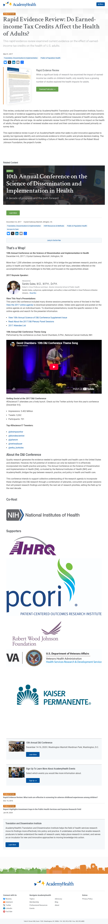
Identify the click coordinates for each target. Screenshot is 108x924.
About (57, 905)
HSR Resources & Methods (54, 226)
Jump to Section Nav (54, 240)
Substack (9, 902)
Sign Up (32, 780)
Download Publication (46, 89)
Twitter (8, 905)
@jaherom (13, 439)
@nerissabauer (15, 443)
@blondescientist (16, 436)
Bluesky (9, 899)
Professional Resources (38, 905)
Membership (34, 902)
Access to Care (12, 229)
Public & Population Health (50, 58)
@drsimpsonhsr (15, 432)
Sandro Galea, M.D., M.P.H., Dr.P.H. (40, 284)
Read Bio (33, 293)
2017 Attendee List (17, 325)
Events (32, 908)
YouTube (9, 911)
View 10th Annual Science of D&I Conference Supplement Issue (37, 317)
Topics (32, 899)
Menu (101, 4)
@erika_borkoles (16, 447)
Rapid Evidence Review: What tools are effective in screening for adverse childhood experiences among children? (50, 797)
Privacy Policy (87, 899)
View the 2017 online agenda (19, 305)
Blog (56, 902)
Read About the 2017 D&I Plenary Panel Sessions (31, 321)
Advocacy (58, 899)
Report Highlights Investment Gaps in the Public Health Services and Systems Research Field (42, 809)
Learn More (13, 213)
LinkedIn (9, 908)
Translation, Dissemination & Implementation (21, 58)
